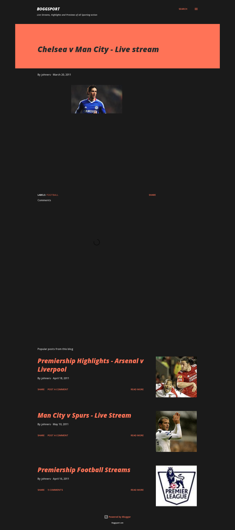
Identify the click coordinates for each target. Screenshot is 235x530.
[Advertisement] (92, 307)
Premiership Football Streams (84, 469)
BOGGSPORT (48, 9)
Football (52, 194)
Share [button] (152, 194)
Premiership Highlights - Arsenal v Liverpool (91, 365)
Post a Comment (58, 389)
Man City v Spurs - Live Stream (84, 415)
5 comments (55, 489)
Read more (137, 389)
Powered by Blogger (119, 516)
